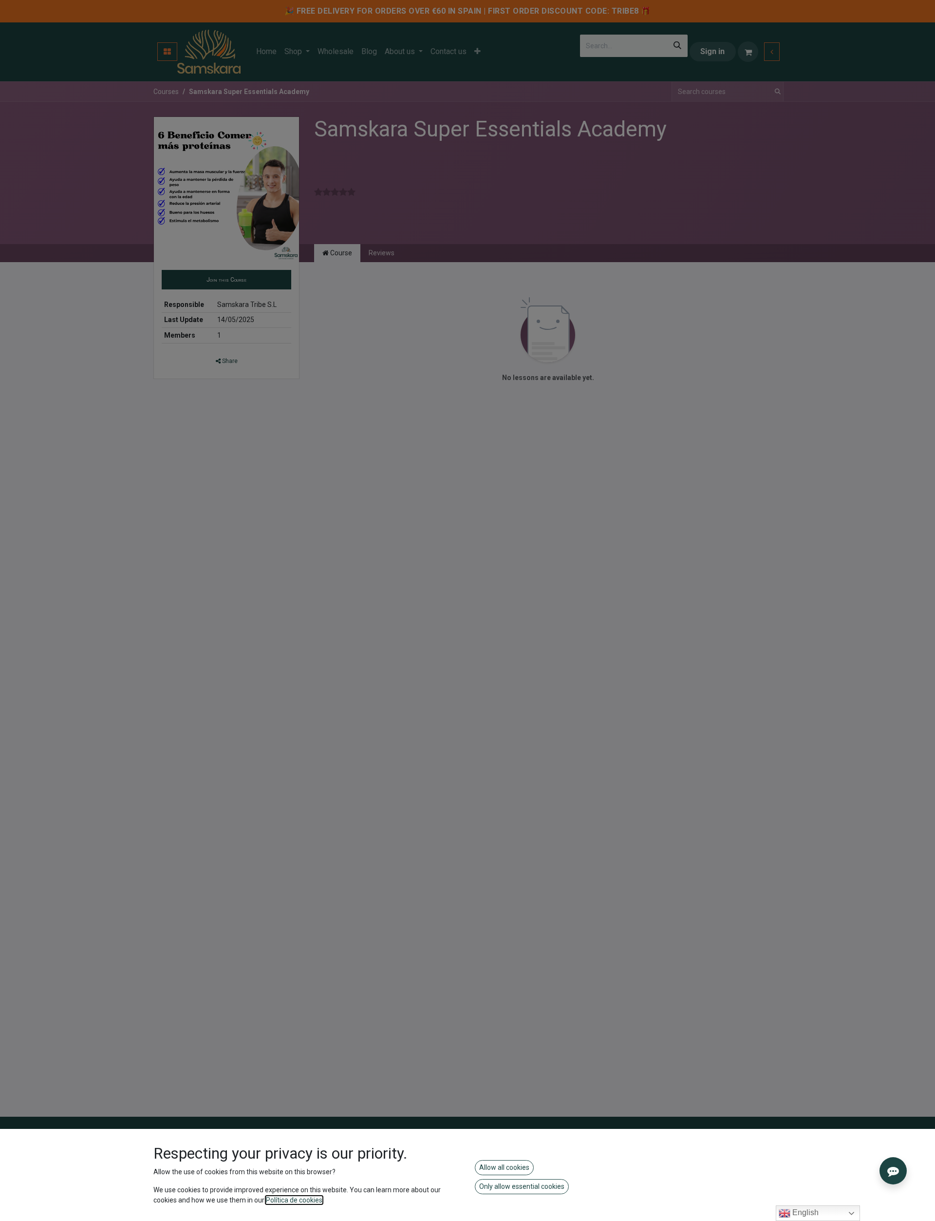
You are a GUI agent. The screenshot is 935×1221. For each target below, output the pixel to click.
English (804, 1212)
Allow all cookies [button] (504, 1167)
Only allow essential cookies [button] (521, 1186)
